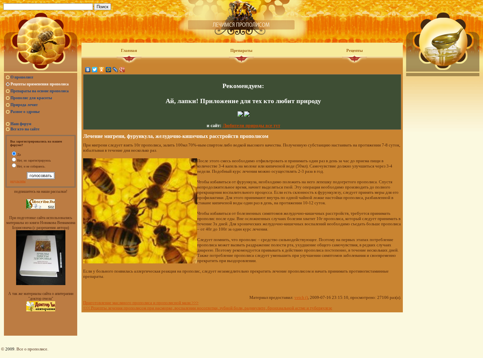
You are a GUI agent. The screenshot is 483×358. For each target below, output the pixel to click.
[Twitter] (94, 69)
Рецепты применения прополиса (40, 84)
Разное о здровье (25, 111)
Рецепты (354, 50)
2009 (9, 349)
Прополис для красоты (31, 98)
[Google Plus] (122, 69)
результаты (18, 181)
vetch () (301, 297)
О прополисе (22, 77)
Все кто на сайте (25, 129)
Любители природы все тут (251, 125)
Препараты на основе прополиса (40, 91)
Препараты (241, 50)
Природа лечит (24, 104)
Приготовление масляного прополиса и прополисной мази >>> (140, 302)
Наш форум (21, 124)
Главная (129, 50)
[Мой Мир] (108, 69)
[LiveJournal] (115, 69)
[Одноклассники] (101, 69)
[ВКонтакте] (87, 69)
